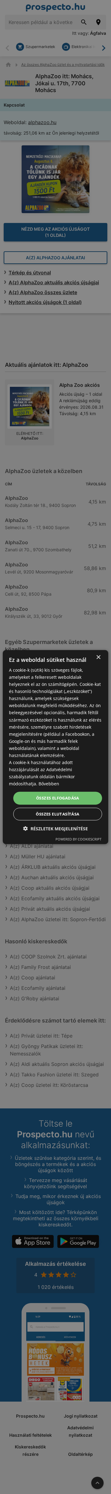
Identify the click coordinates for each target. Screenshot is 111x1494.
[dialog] (55, 747)
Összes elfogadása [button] (57, 798)
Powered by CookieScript (78, 839)
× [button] (98, 657)
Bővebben (49, 784)
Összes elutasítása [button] (57, 814)
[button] (55, 828)
